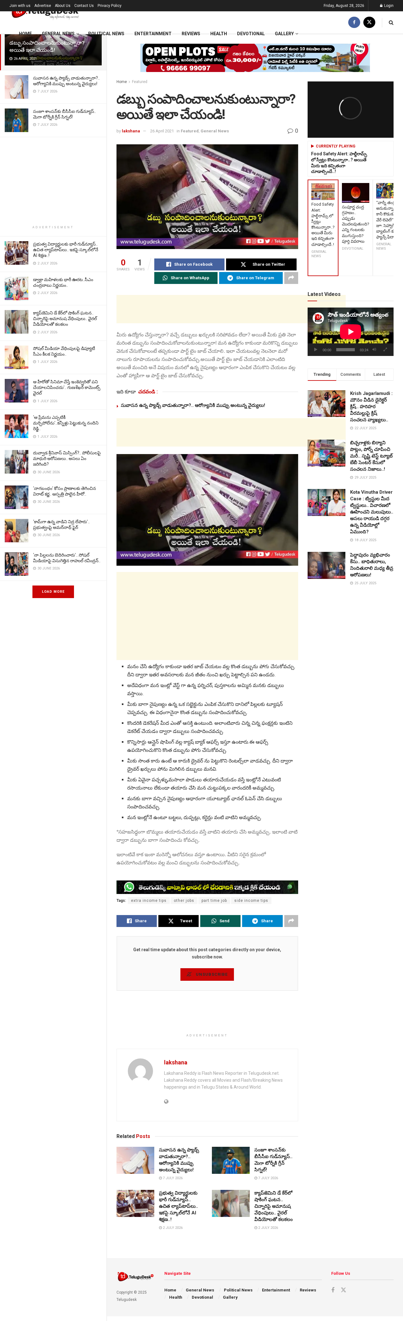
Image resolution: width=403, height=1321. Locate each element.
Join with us (20, 5)
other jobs (184, 900)
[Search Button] (391, 22)
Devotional (251, 33)
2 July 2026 (172, 1228)
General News (58, 33)
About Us (63, 5)
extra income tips (149, 900)
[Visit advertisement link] (255, 62)
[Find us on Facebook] (354, 22)
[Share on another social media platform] (291, 278)
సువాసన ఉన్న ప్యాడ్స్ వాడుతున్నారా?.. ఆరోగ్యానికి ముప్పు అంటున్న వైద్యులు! (193, 405)
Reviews (191, 33)
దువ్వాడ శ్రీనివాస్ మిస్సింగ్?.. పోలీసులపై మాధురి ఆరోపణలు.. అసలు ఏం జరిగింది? (67, 458)
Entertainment (153, 33)
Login (388, 5)
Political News (106, 33)
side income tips (251, 900)
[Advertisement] (53, 181)
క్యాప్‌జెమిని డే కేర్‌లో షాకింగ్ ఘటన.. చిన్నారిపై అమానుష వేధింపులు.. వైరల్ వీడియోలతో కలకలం (65, 318)
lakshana (131, 131)
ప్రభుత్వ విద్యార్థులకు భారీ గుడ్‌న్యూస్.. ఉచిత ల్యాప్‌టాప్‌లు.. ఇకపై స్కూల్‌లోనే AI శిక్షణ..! (65, 249)
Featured (139, 82)
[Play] (316, 350)
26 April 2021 (162, 131)
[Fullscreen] (385, 350)
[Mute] (374, 350)
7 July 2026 (172, 1178)
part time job (214, 900)
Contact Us (84, 5)
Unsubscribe (211, 974)
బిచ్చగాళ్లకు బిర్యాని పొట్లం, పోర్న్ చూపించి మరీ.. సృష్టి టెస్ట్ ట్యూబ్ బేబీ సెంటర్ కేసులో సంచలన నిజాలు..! (371, 456)
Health (218, 33)
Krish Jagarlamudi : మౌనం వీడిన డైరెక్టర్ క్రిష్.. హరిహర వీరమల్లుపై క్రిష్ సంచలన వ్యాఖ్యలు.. (371, 407)
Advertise (42, 5)
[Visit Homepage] (44, 11)
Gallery (284, 33)
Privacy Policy (110, 5)
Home (25, 33)
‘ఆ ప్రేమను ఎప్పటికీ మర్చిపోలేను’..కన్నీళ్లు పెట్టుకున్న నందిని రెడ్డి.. (66, 423)
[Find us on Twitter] (369, 22)
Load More (53, 592)
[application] (351, 332)
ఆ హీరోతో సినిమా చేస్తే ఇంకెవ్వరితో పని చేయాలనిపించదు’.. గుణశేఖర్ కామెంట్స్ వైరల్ (66, 387)
